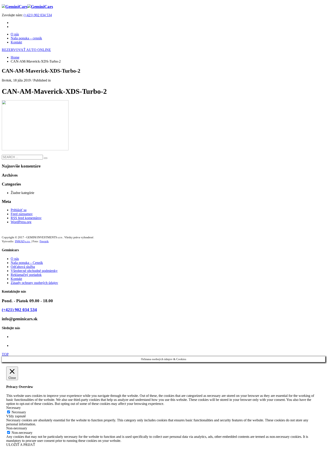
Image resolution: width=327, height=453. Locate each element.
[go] (45, 158)
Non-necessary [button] (16, 428)
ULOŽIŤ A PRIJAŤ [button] (20, 445)
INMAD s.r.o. (22, 241)
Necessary (19, 412)
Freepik (44, 241)
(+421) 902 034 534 (38, 15)
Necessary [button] (13, 408)
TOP (5, 354)
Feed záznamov (22, 214)
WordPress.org (21, 222)
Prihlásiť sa (18, 210)
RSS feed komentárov (26, 218)
